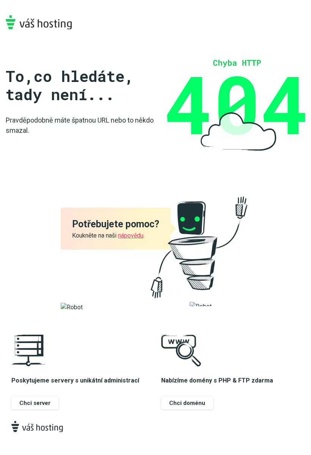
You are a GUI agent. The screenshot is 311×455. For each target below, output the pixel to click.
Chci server (34, 403)
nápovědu (130, 235)
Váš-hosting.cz (39, 22)
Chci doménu (187, 403)
